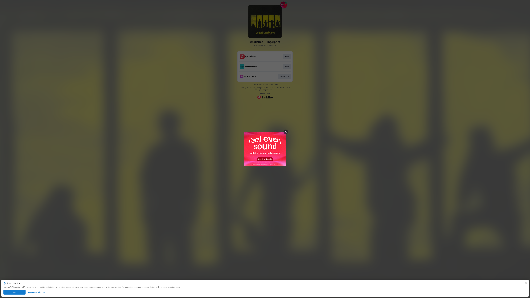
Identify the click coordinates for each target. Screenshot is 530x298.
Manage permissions (36, 292)
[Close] (526, 283)
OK (14, 292)
